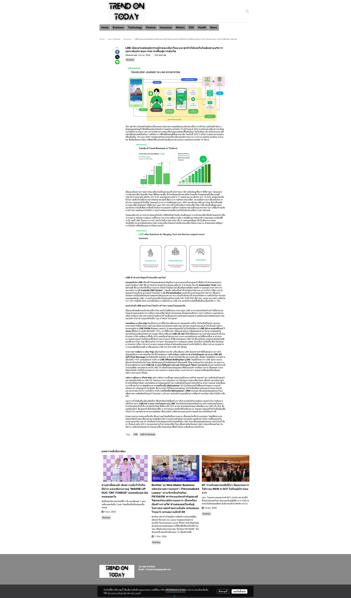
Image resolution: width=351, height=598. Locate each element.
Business (127, 39)
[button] (247, 11)
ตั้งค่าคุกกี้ (223, 591)
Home (101, 39)
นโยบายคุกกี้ (136, 593)
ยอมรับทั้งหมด (239, 591)
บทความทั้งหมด (114, 39)
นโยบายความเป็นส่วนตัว (117, 593)
